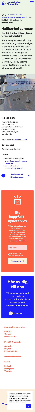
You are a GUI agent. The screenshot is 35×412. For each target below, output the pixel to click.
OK (29, 406)
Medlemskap (10, 336)
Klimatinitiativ (10, 351)
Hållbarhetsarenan (12, 356)
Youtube (8, 371)
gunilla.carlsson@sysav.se (17, 161)
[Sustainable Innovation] (10, 2)
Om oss (7, 334)
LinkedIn (8, 366)
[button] (32, 2)
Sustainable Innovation (14, 327)
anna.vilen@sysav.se (15, 168)
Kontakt (16, 313)
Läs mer (24, 402)
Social (7, 362)
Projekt (7, 348)
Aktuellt (8, 346)
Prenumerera (16, 261)
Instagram (9, 368)
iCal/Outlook (23, 139)
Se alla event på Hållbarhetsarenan (16, 175)
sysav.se (9, 163)
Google (16, 139)
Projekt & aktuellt (12, 342)
